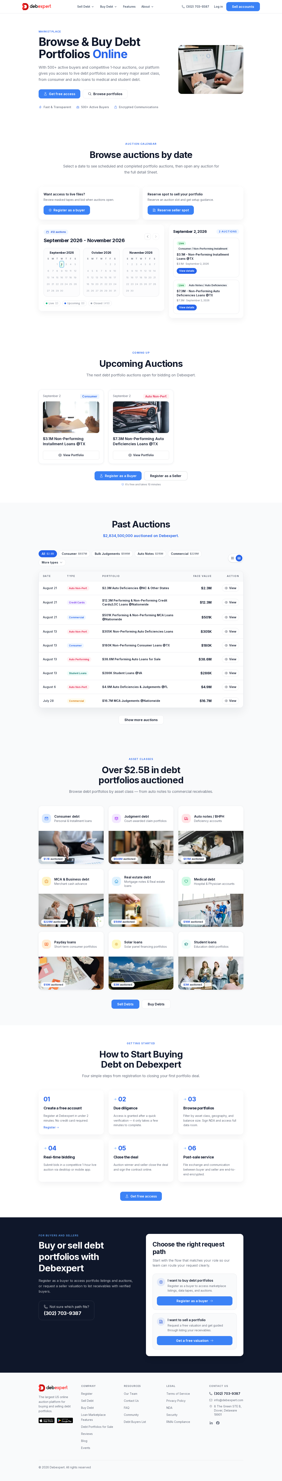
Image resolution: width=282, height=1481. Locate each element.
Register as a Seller (165, 476)
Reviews (87, 1434)
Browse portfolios (107, 94)
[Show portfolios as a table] (239, 558)
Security (172, 1414)
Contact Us (131, 1400)
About (145, 6)
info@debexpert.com (228, 1400)
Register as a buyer (69, 210)
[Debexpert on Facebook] (218, 1423)
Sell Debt (83, 6)
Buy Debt (106, 6)
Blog (84, 1441)
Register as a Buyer (121, 476)
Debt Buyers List (135, 1422)
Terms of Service (178, 1393)
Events (85, 1448)
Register (50, 1127)
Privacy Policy (176, 1400)
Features (129, 6)
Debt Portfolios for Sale (97, 1426)
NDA (169, 1407)
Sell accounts (243, 7)
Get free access (62, 94)
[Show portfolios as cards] (232, 558)
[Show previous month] (147, 236)
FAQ (126, 1407)
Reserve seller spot (173, 210)
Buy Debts (156, 1004)
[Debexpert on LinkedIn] (211, 1423)
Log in (218, 6)
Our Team (130, 1393)
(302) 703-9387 (197, 6)
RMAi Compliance (178, 1422)
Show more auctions (141, 720)
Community (131, 1414)
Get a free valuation (192, 1341)
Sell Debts (125, 1004)
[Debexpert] (36, 6)
